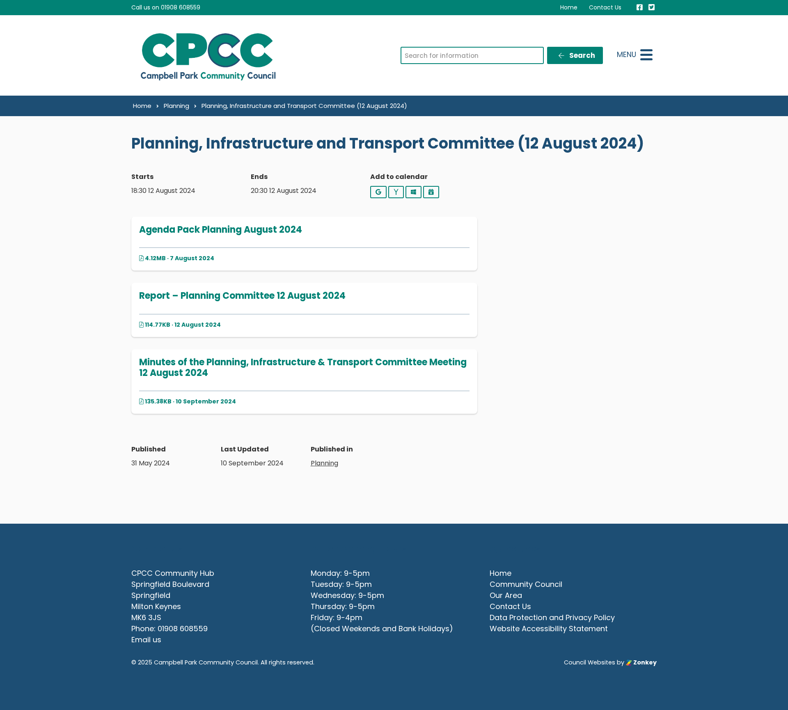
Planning (324, 463)
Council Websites (589, 662)
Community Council (526, 584)
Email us (146, 639)
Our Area (506, 595)
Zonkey (644, 662)
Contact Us (605, 7)
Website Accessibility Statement (549, 628)
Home (568, 7)
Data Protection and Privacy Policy (552, 617)
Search (581, 55)
